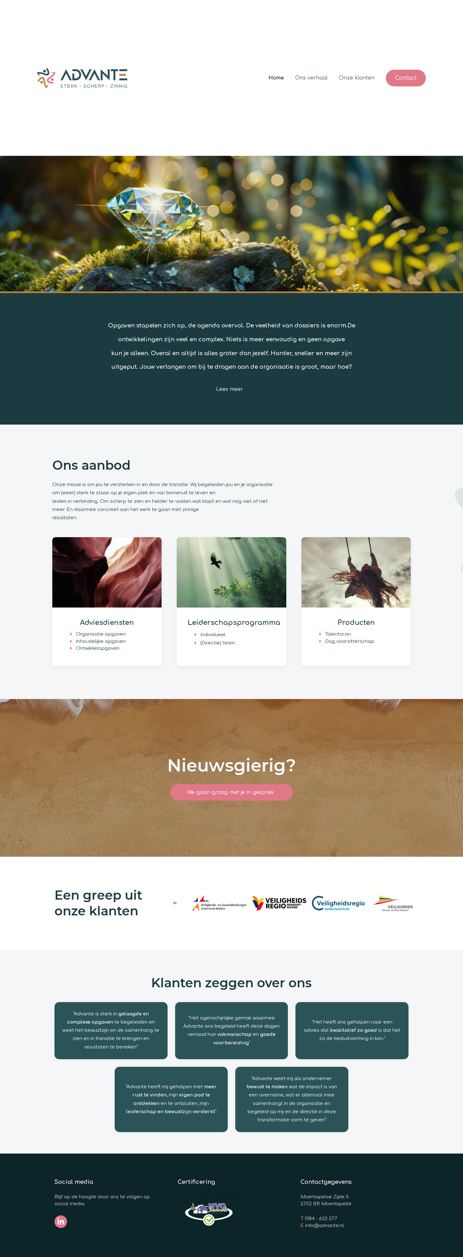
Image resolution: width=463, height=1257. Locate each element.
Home (276, 78)
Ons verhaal (311, 78)
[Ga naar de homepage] (82, 78)
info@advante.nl (324, 1225)
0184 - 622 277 (321, 1218)
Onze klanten (356, 78)
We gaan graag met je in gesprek (231, 792)
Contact (405, 78)
